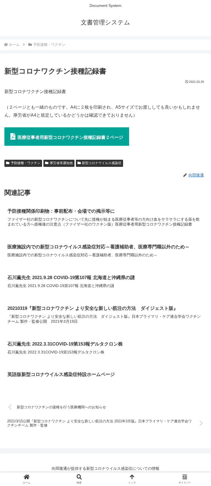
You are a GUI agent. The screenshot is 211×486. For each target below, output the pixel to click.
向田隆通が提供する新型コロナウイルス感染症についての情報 (105, 468)
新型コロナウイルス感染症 (101, 163)
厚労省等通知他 (61, 163)
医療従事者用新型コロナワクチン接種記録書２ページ (70, 137)
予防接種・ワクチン (25, 163)
